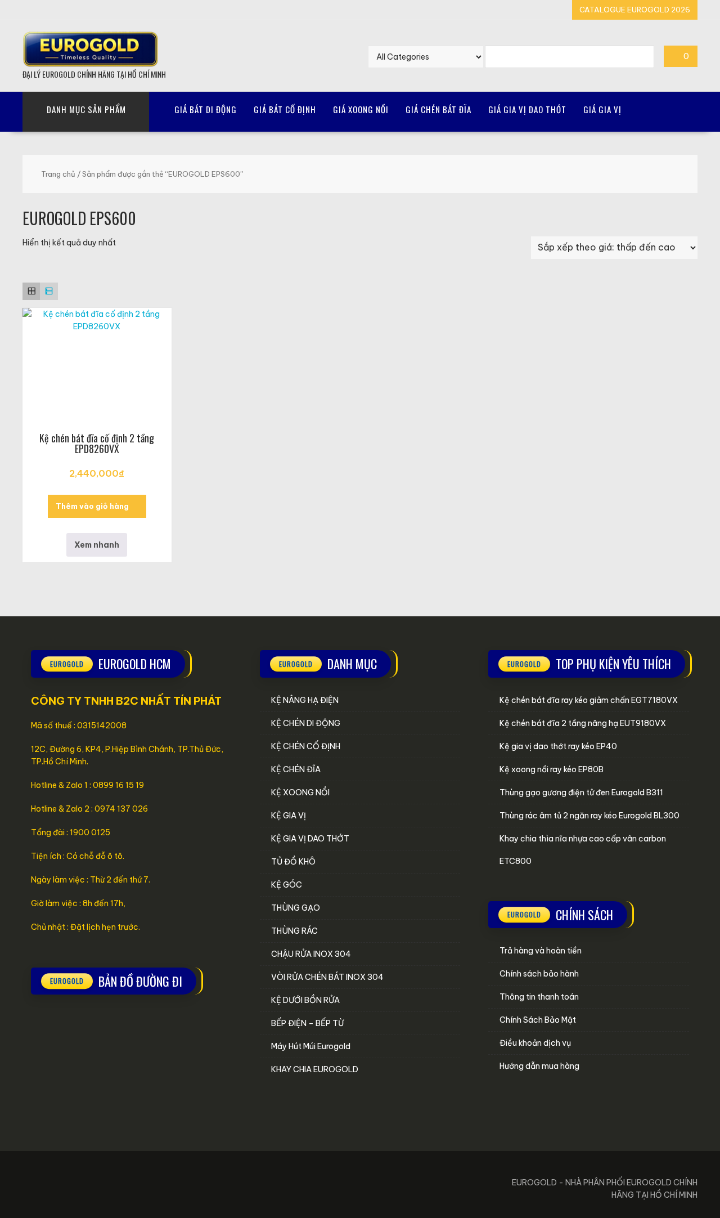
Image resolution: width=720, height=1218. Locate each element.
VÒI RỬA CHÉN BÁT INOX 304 (327, 977)
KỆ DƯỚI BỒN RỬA (305, 1000)
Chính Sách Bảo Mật (538, 1020)
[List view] (48, 291)
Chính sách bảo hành (539, 974)
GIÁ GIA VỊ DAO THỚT (527, 109)
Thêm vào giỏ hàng (92, 506)
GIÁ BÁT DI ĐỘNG (205, 109)
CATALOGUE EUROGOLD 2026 (634, 9)
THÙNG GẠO (295, 908)
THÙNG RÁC (294, 931)
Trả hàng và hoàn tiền (541, 951)
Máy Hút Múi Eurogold (310, 1046)
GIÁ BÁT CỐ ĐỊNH (285, 109)
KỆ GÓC (286, 885)
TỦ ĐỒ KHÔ (293, 862)
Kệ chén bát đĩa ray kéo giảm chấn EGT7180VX (589, 700)
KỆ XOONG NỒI (300, 792)
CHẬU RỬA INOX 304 (311, 954)
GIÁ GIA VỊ (602, 109)
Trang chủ (58, 173)
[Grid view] (31, 291)
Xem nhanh (96, 545)
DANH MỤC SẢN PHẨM (86, 109)
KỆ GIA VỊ (288, 815)
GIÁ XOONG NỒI (361, 109)
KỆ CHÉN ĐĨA (296, 769)
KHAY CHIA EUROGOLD (314, 1069)
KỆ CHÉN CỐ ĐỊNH (305, 746)
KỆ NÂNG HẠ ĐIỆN (305, 700)
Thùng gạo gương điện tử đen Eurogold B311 (581, 792)
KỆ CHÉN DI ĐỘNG (305, 723)
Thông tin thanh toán (539, 997)
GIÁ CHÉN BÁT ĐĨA (438, 109)
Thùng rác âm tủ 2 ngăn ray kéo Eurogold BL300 (590, 815)
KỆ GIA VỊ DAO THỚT (310, 839)
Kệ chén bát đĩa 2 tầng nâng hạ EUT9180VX (583, 723)
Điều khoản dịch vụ (535, 1043)
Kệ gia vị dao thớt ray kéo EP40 (558, 746)
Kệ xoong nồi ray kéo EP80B (552, 769)
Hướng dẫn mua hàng (539, 1066)
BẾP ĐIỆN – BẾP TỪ (307, 1023)
